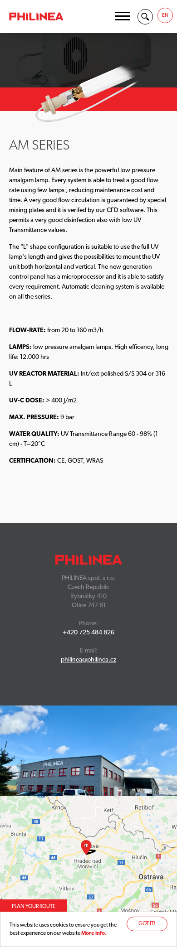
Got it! (147, 924)
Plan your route (33, 906)
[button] (122, 16)
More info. (94, 933)
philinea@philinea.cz (88, 660)
